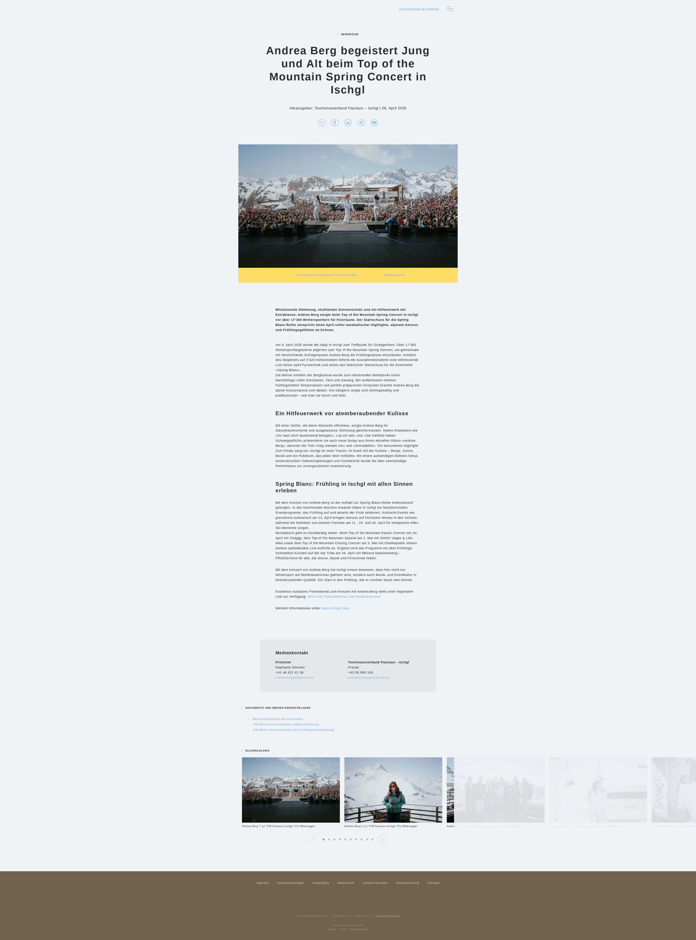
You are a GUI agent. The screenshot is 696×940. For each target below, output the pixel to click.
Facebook (357, 894)
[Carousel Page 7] (356, 839)
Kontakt (433, 883)
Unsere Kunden (375, 883)
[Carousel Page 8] (361, 839)
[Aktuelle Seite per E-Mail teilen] (374, 122)
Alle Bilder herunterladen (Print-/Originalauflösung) (291, 729)
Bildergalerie (394, 275)
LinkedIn (348, 894)
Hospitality (320, 883)
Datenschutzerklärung (360, 929)
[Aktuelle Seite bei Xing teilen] (361, 122)
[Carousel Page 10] (372, 839)
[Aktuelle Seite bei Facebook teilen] (335, 122)
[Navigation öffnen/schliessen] (450, 8)
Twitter (339, 894)
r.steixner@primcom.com (295, 677)
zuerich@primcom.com (388, 916)
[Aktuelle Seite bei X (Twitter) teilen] (321, 122)
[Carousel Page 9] (367, 839)
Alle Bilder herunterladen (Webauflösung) (283, 724)
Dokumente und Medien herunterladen (327, 275)
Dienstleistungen (290, 883)
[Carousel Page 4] (340, 839)
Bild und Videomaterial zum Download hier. (344, 596)
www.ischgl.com (335, 608)
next (382, 839)
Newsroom (345, 883)
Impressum (331, 929)
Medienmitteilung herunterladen (275, 719)
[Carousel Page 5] (345, 839)
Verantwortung (407, 883)
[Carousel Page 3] (334, 839)
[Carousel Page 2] (329, 839)
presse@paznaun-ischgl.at (368, 677)
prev (313, 839)
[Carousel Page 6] (351, 839)
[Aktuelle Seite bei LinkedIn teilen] (348, 122)
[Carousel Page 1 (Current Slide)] (323, 839)
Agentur (262, 883)
